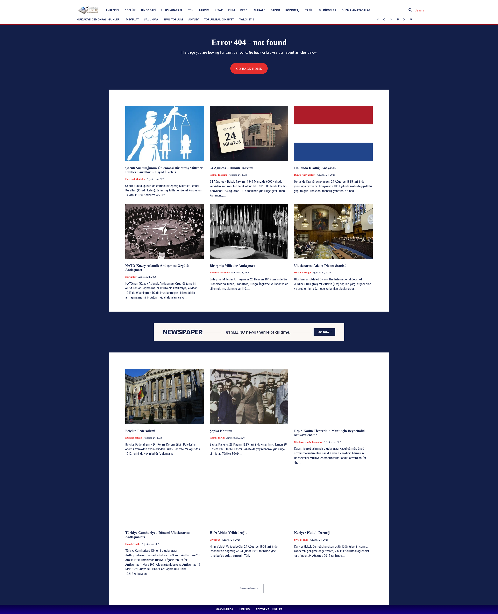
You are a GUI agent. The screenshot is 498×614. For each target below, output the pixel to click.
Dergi (244, 10)
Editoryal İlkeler (67, 2)
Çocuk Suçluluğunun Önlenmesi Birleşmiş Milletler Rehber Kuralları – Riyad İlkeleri (164, 170)
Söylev (193, 19)
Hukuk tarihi (217, 437)
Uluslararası (171, 10)
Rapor (275, 10)
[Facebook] (84, 2)
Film (231, 10)
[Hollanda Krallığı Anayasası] (333, 133)
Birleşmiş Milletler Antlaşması (232, 266)
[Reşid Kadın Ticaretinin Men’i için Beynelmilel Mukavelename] (333, 396)
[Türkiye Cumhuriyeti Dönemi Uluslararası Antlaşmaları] (164, 498)
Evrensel (112, 10)
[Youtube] (116, 2)
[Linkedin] (97, 2)
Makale (259, 10)
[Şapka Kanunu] (249, 396)
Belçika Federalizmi (140, 431)
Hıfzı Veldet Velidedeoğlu (228, 533)
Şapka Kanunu (221, 431)
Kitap (219, 10)
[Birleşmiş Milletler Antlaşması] (249, 231)
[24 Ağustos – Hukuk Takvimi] (249, 133)
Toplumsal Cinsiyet (219, 19)
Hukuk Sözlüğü (302, 272)
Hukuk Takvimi (218, 174)
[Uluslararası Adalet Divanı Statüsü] (333, 231)
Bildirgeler (327, 10)
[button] (414, 10)
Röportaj (292, 10)
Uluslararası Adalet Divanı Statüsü (320, 266)
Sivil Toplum (173, 19)
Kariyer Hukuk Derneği (312, 533)
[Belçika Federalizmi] (164, 396)
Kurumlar (131, 276)
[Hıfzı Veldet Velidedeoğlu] (249, 498)
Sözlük (130, 10)
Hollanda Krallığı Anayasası (315, 168)
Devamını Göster (248, 588)
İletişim (52, 2)
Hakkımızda (39, 2)
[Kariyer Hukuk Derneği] (333, 498)
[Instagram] (91, 2)
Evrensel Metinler (135, 179)
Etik (190, 10)
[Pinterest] (103, 2)
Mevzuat (132, 19)
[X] (110, 2)
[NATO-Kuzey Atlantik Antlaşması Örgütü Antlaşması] (164, 231)
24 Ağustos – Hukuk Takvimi (231, 168)
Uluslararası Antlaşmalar (308, 441)
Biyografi (148, 10)
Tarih (309, 10)
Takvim (204, 10)
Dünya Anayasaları (357, 10)
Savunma (151, 19)
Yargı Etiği (247, 19)
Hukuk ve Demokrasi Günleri (98, 19)
